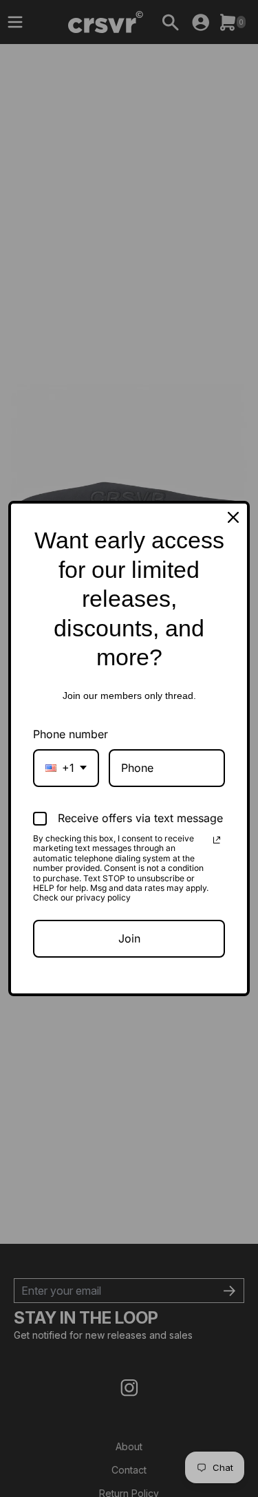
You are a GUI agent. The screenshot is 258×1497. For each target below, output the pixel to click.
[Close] (233, 517)
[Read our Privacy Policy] (216, 840)
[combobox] (66, 768)
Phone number (70, 734)
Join (129, 938)
